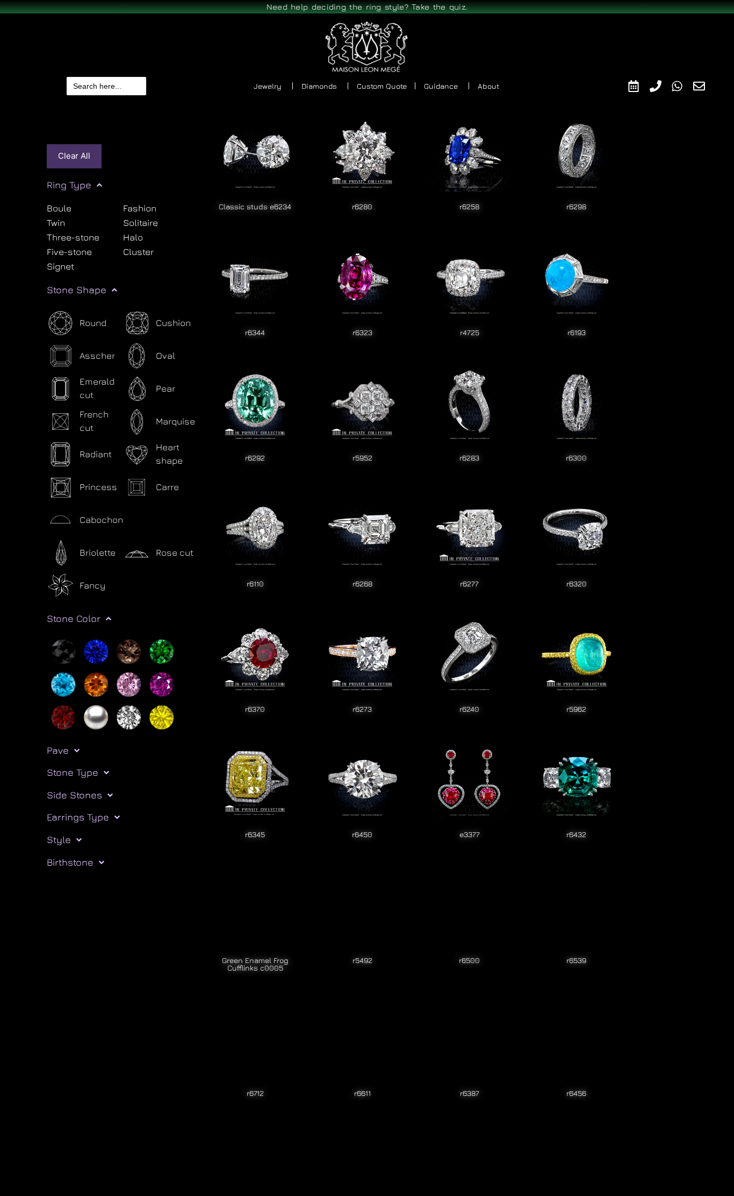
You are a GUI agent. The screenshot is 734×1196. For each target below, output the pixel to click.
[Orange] (96, 683)
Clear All (74, 156)
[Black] (63, 650)
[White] (128, 716)
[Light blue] (63, 683)
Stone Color (73, 618)
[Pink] (128, 683)
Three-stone (73, 237)
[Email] (704, 86)
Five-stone (69, 251)
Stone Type (72, 772)
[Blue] (96, 650)
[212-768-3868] (661, 86)
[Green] (161, 650)
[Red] (63, 716)
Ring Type (69, 184)
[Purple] (161, 683)
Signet (60, 266)
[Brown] (128, 650)
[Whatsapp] (682, 86)
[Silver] (96, 716)
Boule (59, 208)
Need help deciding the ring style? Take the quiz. (367, 6)
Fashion (139, 208)
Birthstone (70, 862)
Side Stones (74, 795)
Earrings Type (78, 817)
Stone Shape (76, 289)
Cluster (138, 251)
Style (59, 839)
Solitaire (140, 222)
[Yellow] (161, 716)
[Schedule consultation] (639, 86)
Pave (58, 750)
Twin (56, 222)
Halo (133, 237)
